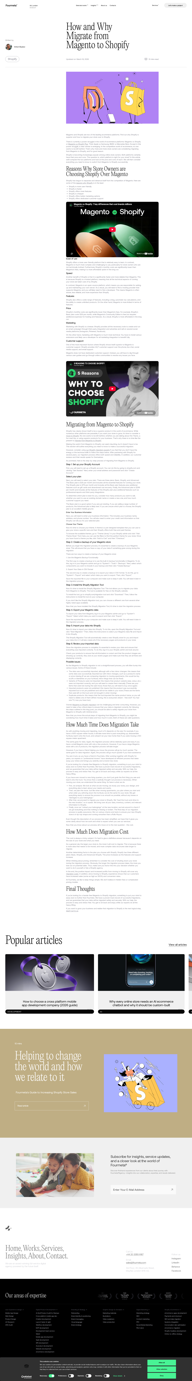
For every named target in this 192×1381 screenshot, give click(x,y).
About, (37, 1256)
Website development (43, 1349)
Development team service (45, 1331)
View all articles (178, 944)
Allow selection (161, 1369)
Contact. (57, 1256)
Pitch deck (140, 1328)
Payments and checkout (173, 1316)
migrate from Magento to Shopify (88, 440)
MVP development (42, 1328)
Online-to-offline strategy (173, 1334)
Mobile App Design (11, 1313)
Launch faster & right (43, 1322)
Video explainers (108, 1319)
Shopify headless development (175, 1331)
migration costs (72, 874)
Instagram (176, 1258)
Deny (162, 1376)
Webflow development (44, 1325)
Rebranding (75, 1313)
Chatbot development (43, 1319)
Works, (32, 1248)
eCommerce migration (172, 1328)
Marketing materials (109, 1313)
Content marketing (142, 1319)
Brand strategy (76, 1325)
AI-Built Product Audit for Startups (47, 1313)
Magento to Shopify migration (84, 705)
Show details (117, 1376)
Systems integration (171, 1322)
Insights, (16, 1256)
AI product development (44, 1346)
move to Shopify (72, 436)
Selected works (82, 5)
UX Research (9, 1322)
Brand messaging (77, 1319)
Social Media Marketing (144, 1325)
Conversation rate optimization (175, 1325)
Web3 (38, 1334)
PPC (137, 1322)
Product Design (10, 1319)
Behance (176, 1266)
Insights (94, 5)
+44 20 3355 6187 (135, 1254)
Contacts (113, 5)
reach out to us (72, 911)
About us (104, 5)
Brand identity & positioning (80, 1316)
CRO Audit (9, 1325)
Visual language (76, 1322)
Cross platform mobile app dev (46, 1316)
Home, (13, 1248)
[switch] (71, 1375)
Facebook (176, 1270)
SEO (137, 1316)
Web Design (9, 1316)
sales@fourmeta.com (136, 1262)
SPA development (42, 1343)
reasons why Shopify (84, 183)
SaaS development (42, 1340)
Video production (109, 1322)
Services (155, 5)
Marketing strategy (142, 1313)
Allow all (162, 1362)
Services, (52, 1248)
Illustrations (107, 1316)
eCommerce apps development (176, 1313)
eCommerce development (45, 1352)
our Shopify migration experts (98, 450)
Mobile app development (44, 1337)
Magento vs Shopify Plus (78, 144)
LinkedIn (175, 1262)
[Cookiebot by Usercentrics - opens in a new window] (26, 1377)
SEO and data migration (173, 1319)
